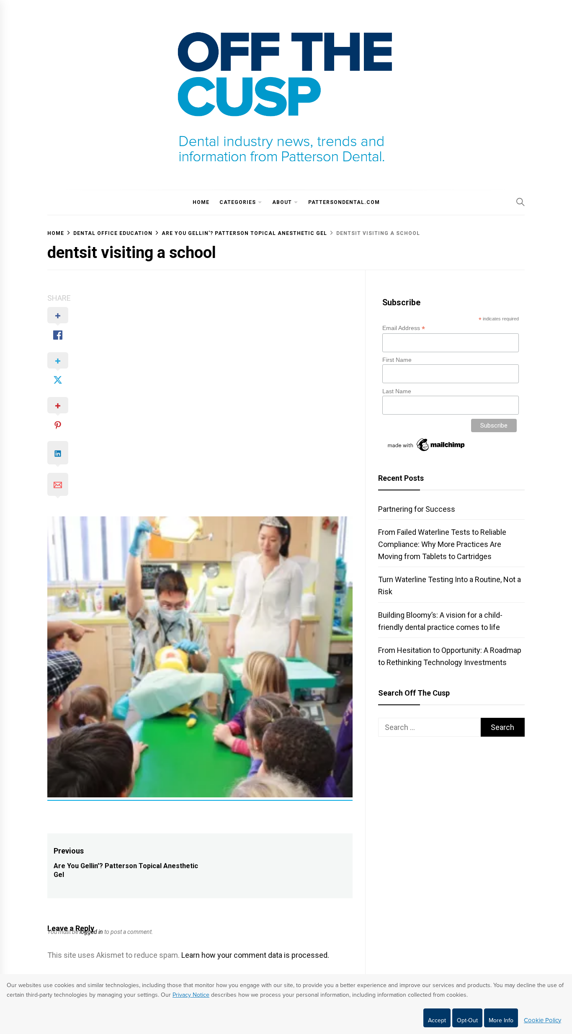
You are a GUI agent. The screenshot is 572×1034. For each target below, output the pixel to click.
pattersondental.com (344, 202)
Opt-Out (467, 1020)
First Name (397, 359)
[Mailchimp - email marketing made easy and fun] (426, 451)
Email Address (403, 328)
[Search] (520, 202)
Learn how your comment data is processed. (255, 955)
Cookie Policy (542, 1020)
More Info (501, 1020)
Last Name (396, 391)
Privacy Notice (191, 994)
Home (201, 202)
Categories (237, 202)
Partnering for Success (416, 509)
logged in (91, 931)
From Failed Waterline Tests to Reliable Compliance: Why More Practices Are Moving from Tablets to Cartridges (442, 544)
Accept (437, 1020)
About (282, 202)
